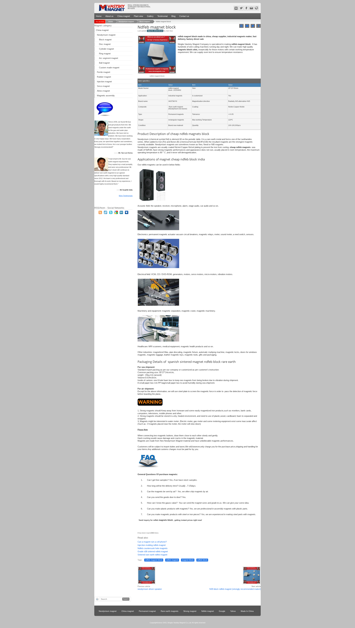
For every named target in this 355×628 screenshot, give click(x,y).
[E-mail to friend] (247, 26)
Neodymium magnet (126, 22)
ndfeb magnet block (153, 560)
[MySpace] (126, 213)
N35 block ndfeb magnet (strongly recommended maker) (235, 589)
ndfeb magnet (172, 560)
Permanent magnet (147, 611)
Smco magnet (103, 86)
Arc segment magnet (108, 58)
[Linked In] (236, 8)
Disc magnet (105, 44)
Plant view (138, 16)
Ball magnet (104, 63)
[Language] (256, 8)
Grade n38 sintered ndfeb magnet (153, 551)
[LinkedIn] (121, 213)
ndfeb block (202, 560)
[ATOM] (105, 213)
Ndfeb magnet (207, 611)
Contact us (184, 16)
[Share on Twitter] (253, 26)
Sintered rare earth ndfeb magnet (152, 555)
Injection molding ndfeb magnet (152, 545)
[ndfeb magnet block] (157, 73)
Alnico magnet (103, 91)
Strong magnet (189, 611)
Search (126, 599)
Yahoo (233, 611)
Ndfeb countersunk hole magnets (153, 548)
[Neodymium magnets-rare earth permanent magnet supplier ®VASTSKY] (112, 8)
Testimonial (162, 16)
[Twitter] (241, 8)
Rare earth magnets (169, 611)
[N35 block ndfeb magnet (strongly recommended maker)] (252, 584)
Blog (173, 16)
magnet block (188, 560)
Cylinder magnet (106, 49)
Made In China (247, 611)
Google (222, 611)
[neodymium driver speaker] (147, 584)
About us (109, 16)
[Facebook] (246, 8)
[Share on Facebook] (258, 26)
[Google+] (116, 213)
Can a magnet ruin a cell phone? (152, 542)
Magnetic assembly (106, 95)
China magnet (123, 16)
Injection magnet (104, 81)
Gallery (150, 16)
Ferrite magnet (103, 72)
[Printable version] (241, 26)
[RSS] (100, 213)
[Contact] (251, 8)
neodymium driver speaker (150, 589)
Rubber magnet (104, 77)
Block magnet (145, 22)
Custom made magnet (109, 67)
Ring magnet (105, 54)
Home (99, 16)
